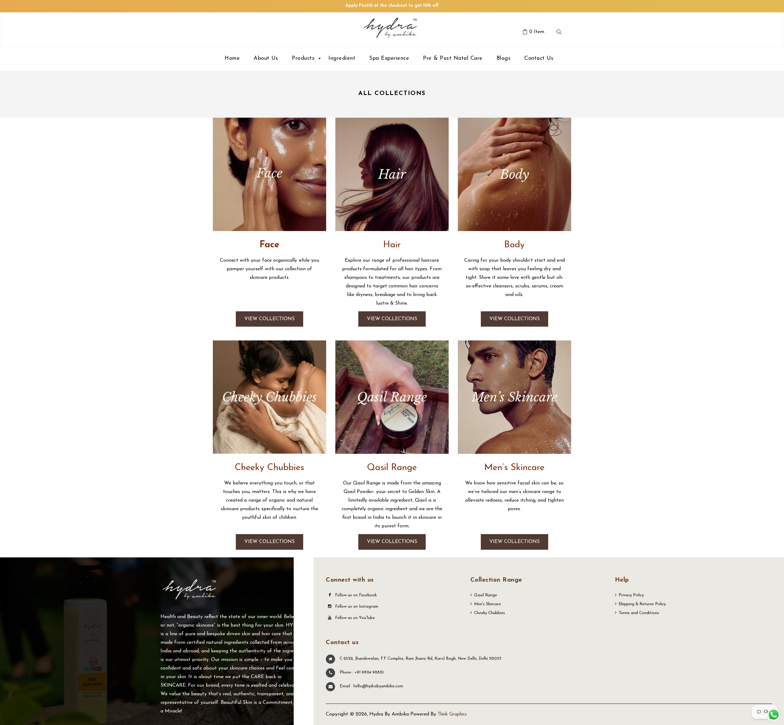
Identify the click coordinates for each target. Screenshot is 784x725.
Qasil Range (485, 595)
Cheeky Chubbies (489, 613)
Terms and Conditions (639, 613)
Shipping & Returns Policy (642, 604)
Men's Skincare (487, 604)
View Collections (269, 319)
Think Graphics (452, 714)
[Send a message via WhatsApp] (774, 715)
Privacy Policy (631, 595)
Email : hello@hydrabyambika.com (371, 686)
